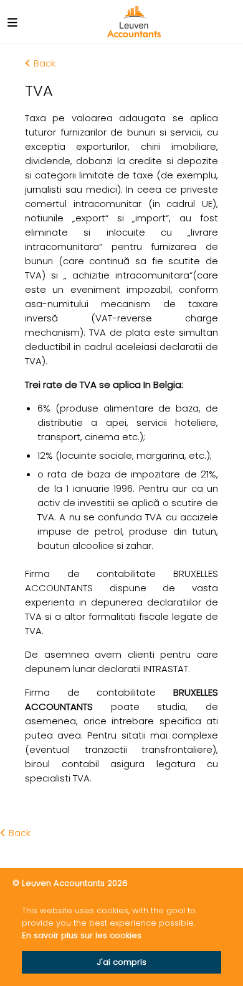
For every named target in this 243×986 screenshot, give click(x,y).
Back (44, 63)
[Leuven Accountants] (134, 21)
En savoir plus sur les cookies (81, 935)
